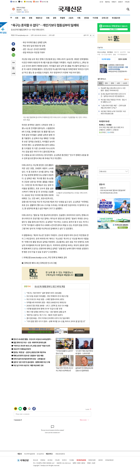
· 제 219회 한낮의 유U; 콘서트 (108, 193)
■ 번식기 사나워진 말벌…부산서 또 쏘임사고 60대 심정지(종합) (33, 339)
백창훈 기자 (14, 35)
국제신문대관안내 (60, 454)
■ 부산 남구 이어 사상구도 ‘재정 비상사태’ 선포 (27, 365)
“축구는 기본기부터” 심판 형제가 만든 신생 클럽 (43, 293)
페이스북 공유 (13, 44)
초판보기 (120, 2)
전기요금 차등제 (107, 54)
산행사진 (115, 130)
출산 (115, 127)
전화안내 (42, 460)
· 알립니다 (102, 188)
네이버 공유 (13, 55)
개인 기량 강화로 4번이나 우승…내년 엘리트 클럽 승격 (46, 311)
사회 (16, 17)
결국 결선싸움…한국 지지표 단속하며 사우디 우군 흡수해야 (48, 318)
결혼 (111, 127)
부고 (122, 127)
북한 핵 (116, 52)
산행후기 (109, 130)
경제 (30, 17)
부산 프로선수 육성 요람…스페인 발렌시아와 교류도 (45, 299)
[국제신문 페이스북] (31, 263)
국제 (47, 17)
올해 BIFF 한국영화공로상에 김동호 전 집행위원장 (84, 369)
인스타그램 (45, 2)
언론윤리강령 (91, 460)
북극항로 (110, 52)
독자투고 (64, 460)
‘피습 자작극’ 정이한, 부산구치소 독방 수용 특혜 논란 (64, 369)
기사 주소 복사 (13, 68)
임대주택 (123, 52)
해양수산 (39, 17)
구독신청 (127, 2)
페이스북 (14, 2)
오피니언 (105, 17)
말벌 (114, 54)
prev (98, 206)
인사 (100, 127)
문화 (54, 17)
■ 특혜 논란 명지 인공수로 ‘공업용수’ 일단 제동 (27, 355)
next (129, 206)
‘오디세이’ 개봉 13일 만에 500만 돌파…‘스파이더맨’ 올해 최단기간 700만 (84, 353)
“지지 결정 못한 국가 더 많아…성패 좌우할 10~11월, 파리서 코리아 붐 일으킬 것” (55, 321)
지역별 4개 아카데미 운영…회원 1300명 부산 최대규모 (46, 302)
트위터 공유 (13, 49)
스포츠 (71, 17)
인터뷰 (86, 17)
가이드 (102, 132)
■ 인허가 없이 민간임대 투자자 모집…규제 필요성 (28, 359)
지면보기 (114, 2)
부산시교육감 (101, 52)
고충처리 (100, 460)
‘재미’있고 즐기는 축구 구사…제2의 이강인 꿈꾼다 (44, 315)
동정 (118, 127)
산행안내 (102, 130)
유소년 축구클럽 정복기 (43, 286)
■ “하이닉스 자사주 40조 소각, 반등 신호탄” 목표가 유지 (30, 346)
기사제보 (71, 460)
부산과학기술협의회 (29, 454)
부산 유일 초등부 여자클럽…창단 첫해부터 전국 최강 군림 (47, 296)
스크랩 (13, 73)
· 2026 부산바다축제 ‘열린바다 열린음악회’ (112, 190)
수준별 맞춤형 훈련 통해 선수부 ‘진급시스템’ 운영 (44, 308)
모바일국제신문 (109, 460)
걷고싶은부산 (40, 454)
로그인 (101, 2)
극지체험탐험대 (122, 54)
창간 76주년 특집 (58, 286)
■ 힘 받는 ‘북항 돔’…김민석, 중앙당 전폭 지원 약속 (28, 352)
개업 (107, 127)
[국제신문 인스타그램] (48, 263)
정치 (23, 17)
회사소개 (35, 460)
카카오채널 (29, 2)
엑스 (21, 2)
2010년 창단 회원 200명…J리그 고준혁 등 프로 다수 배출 (47, 305)
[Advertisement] (72, 137)
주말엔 (62, 17)
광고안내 (50, 460)
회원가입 (107, 2)
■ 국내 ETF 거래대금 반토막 (21, 349)
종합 (100, 83)
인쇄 (13, 62)
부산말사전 (116, 17)
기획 (78, 17)
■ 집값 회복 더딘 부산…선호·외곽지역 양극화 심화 (28, 342)
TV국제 (95, 17)
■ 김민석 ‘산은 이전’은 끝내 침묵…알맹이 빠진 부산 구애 (30, 362)
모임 (104, 127)
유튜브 (37, 2)
